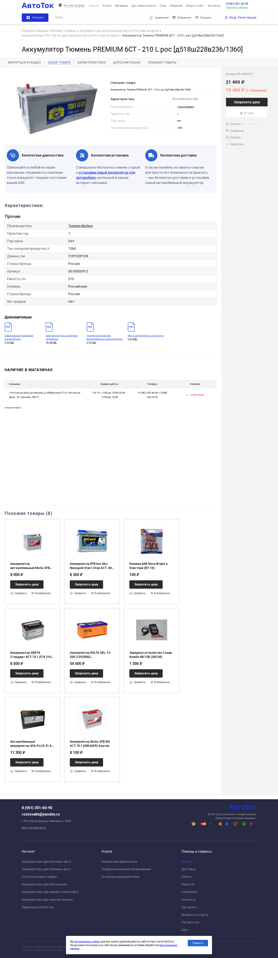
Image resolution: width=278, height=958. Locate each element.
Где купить (189, 907)
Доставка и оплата (143, 5)
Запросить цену (27, 584)
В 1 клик (248, 113)
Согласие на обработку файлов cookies (43, 950)
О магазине (189, 892)
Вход (232, 17)
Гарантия (187, 884)
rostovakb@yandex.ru (41, 814)
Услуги (107, 5)
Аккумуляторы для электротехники (47, 899)
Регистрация (247, 17)
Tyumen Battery (185, 106)
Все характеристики (185, 98)
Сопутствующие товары (39, 877)
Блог (184, 930)
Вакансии (176, 5)
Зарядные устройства (38, 907)
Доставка (188, 869)
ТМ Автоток (190, 922)
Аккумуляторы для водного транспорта (50, 892)
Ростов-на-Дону (74, 5)
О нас (163, 5)
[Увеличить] (55, 106)
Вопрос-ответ (195, 5)
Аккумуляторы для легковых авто (46, 861)
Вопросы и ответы (195, 915)
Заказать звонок (237, 7)
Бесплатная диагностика (119, 861)
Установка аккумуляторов (120, 877)
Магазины (121, 5)
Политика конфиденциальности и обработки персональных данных (58, 947)
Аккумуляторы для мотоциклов (44, 884)
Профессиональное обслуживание (126, 869)
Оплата (186, 877)
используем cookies (87, 941)
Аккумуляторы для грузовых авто (46, 869)
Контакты (214, 5)
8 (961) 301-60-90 (237, 3)
